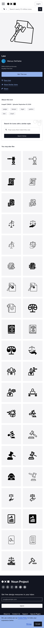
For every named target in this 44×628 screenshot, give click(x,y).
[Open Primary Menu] (3, 4)
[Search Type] (5, 9)
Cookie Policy (22, 618)
